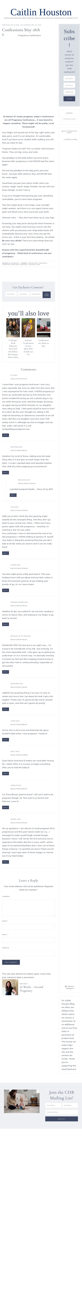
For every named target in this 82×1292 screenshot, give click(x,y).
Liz (12, 375)
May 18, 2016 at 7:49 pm (19, 687)
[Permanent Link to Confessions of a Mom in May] (43, 336)
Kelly (13, 751)
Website (5, 948)
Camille (14, 785)
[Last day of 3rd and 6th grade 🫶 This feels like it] (73, 832)
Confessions (33, 263)
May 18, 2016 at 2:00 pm (19, 605)
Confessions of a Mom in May (43, 343)
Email (5, 934)
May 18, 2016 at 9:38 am (19, 450)
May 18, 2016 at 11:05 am (26, 483)
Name (5, 921)
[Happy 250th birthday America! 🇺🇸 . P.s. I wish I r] (65, 732)
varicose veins (34, 264)
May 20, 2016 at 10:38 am (19, 755)
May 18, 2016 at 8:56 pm (19, 724)
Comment (6, 896)
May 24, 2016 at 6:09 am (19, 788)
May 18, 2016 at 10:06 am (19, 510)
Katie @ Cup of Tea (18, 636)
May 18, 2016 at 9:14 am (19, 379)
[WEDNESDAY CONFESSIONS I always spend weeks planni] (73, 294)
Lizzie (13, 721)
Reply (5, 435)
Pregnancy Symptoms (10, 264)
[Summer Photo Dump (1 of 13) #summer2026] (65, 458)
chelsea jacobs (17, 602)
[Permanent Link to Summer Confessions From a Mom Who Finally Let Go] (28, 336)
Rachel (14, 819)
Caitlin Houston (41, 12)
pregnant (23, 264)
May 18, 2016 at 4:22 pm (19, 639)
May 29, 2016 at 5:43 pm (19, 822)
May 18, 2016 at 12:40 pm (19, 568)
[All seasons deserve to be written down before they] (73, 563)
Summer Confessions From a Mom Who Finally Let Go (28, 347)
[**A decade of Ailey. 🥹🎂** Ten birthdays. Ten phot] (65, 265)
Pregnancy (15, 263)
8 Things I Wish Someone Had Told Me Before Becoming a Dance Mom (13, 348)
